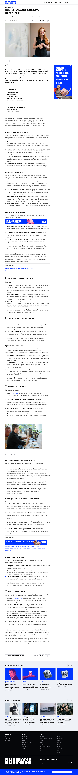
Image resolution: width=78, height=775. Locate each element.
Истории (50, 2)
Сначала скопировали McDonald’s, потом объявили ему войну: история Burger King (46, 685)
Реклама (42, 736)
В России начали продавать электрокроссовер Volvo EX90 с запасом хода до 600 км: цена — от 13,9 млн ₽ (47, 720)
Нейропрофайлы (26, 742)
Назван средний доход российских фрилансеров (19, 270)
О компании (8, 738)
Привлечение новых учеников (14, 98)
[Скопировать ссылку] (48, 21)
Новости (44, 2)
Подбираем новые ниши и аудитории (16, 107)
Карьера (12, 7)
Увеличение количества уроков (15, 100)
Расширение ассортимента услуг (15, 105)
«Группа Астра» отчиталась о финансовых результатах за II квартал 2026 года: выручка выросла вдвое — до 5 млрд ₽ (13, 720)
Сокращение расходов (12, 103)
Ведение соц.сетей (11, 94)
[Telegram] (68, 762)
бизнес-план (18, 598)
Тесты (24, 748)
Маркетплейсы (60, 738)
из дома (15, 393)
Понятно (62, 771)
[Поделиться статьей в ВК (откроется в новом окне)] (43, 21)
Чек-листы (25, 746)
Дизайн (41, 748)
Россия (58, 746)
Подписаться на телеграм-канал (14, 655)
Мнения (55, 2)
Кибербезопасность (45, 746)
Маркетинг (59, 736)
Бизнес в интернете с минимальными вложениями (19, 268)
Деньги (58, 740)
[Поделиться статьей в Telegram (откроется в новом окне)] (40, 21)
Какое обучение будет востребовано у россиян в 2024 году (22, 546)
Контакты (7, 740)
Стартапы (59, 748)
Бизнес (41, 742)
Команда (7, 736)
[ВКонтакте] (71, 762)
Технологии (60, 750)
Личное (59, 742)
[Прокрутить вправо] (71, 665)
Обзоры (60, 2)
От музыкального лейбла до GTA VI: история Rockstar (65, 684)
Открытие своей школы (13, 111)
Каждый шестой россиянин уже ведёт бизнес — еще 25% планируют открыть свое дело (64, 720)
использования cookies (29, 771)
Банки (41, 740)
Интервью (66, 2)
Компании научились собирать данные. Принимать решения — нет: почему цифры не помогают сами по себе (13, 685)
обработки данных (40, 771)
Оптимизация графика (12, 96)
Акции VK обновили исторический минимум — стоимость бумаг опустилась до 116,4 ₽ (29, 720)
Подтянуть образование (13, 92)
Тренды (59, 752)
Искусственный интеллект (46, 738)
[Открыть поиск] (72, 2)
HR (40, 750)
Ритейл (58, 744)
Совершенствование (12, 109)
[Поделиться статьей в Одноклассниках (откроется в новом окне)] (46, 21)
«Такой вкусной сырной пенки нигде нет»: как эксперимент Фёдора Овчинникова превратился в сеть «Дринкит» (30, 686)
